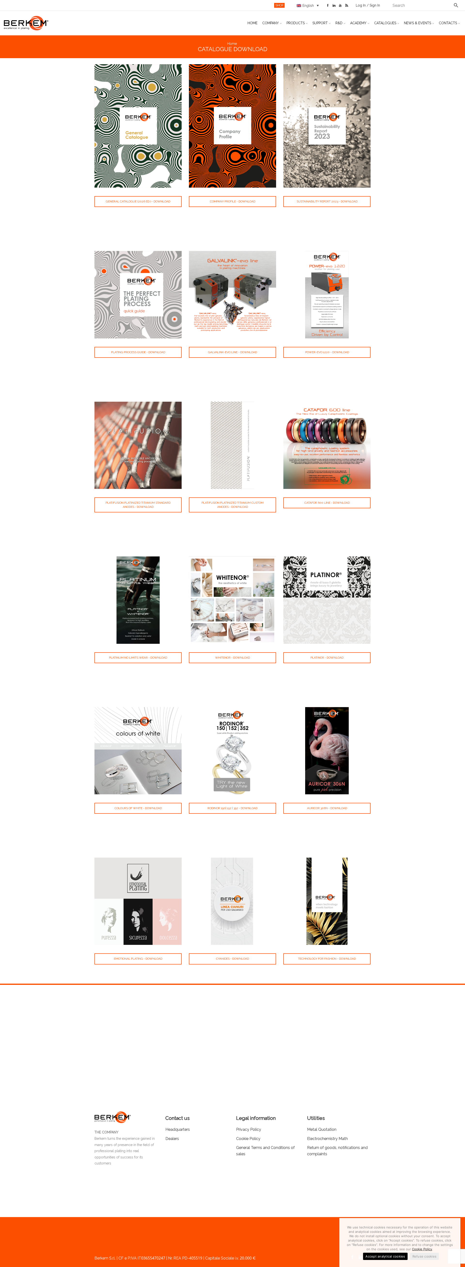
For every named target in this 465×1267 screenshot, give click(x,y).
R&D (338, 23)
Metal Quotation (321, 1129)
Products (296, 23)
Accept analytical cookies (385, 1256)
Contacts (448, 23)
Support (320, 23)
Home (252, 23)
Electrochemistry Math (327, 1138)
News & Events (417, 23)
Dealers (172, 1138)
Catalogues (385, 23)
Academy (358, 23)
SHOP (279, 5)
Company (270, 23)
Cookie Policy (422, 1249)
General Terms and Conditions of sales (265, 1150)
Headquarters (177, 1129)
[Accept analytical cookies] (454, 1242)
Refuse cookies (424, 1256)
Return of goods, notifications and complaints (337, 1150)
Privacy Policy (248, 1129)
